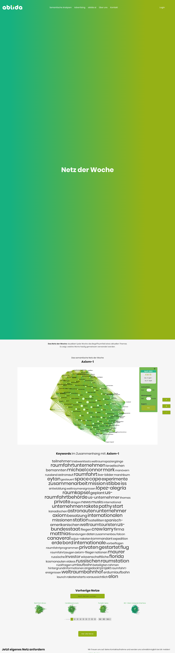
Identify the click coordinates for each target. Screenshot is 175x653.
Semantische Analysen (61, 7)
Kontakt (114, 7)
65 (104, 619)
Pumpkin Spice (103, 603)
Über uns (103, 7)
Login (162, 7)
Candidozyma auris (71, 603)
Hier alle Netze (87, 634)
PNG (148, 408)
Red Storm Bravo (40, 603)
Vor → (108, 619)
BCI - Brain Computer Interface (135, 603)
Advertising (79, 7)
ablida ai (92, 7)
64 (100, 619)
